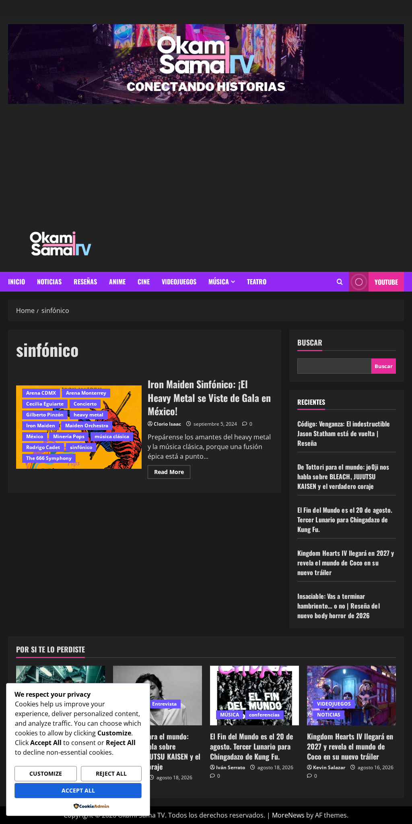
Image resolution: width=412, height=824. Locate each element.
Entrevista (164, 703)
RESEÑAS (85, 281)
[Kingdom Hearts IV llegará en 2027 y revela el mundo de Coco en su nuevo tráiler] (351, 695)
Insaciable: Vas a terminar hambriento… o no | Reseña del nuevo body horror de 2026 (338, 605)
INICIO (16, 281)
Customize (45, 773)
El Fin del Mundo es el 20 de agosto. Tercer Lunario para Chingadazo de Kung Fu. (345, 519)
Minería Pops (68, 436)
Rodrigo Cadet (43, 447)
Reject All (111, 773)
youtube (386, 282)
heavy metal (88, 414)
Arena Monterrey (86, 392)
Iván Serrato (230, 767)
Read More (172, 470)
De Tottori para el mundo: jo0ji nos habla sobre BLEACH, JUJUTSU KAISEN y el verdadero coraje (343, 476)
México (34, 436)
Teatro (256, 281)
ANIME (117, 281)
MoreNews (288, 815)
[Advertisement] (206, 164)
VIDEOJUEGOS (179, 281)
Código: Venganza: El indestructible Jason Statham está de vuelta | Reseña (343, 433)
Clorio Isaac (167, 423)
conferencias (264, 714)
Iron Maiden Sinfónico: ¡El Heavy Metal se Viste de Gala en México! (209, 397)
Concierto (85, 403)
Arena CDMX (41, 392)
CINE (144, 281)
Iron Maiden (40, 425)
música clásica (112, 436)
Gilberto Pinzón (45, 414)
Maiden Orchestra (86, 425)
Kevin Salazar (329, 767)
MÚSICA (218, 281)
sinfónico (81, 447)
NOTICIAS (49, 281)
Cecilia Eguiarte (45, 403)
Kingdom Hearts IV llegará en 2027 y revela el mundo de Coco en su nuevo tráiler (345, 562)
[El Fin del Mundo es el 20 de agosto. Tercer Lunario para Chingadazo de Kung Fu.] (254, 695)
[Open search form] (340, 282)
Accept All (78, 790)
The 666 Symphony (49, 458)
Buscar (309, 342)
